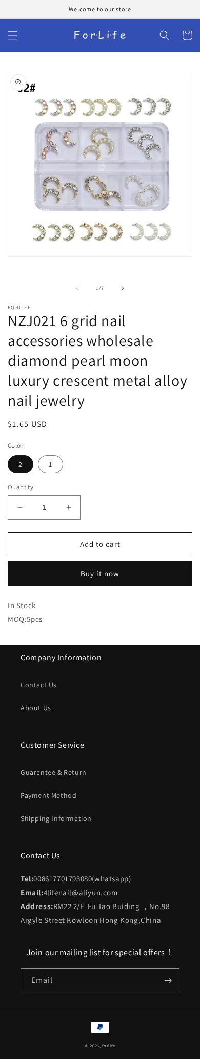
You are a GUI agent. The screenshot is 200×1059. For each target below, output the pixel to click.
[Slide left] (77, 288)
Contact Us (39, 684)
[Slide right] (122, 288)
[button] (13, 35)
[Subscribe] (167, 980)
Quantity (20, 487)
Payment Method (48, 795)
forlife (108, 1045)
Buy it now (100, 573)
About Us (36, 707)
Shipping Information (56, 818)
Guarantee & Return (54, 772)
